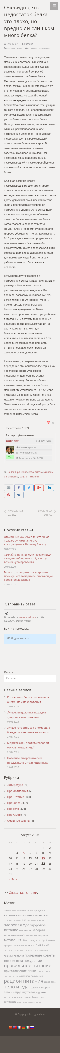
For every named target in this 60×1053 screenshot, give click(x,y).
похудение (33, 960)
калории (38, 930)
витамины (11, 915)
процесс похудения (32, 976)
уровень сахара (22, 997)
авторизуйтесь (27, 617)
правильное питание (27, 965)
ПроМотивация (17, 791)
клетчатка (10, 935)
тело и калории (39, 987)
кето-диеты (35, 471)
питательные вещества (37, 950)
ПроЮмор (14, 815)
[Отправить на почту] (8, 488)
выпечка (8, 920)
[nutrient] (10, 450)
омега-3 (30, 945)
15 (43, 858)
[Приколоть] (8, 495)
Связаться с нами (23, 892)
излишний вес (25, 930)
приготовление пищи (20, 971)
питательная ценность (15, 950)
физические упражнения (29, 1002)
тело (53, 981)
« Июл (13, 879)
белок (23, 910)
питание (42, 945)
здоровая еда (17, 924)
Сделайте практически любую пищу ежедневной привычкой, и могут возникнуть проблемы (28, 558)
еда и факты (32, 920)
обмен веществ (31, 940)
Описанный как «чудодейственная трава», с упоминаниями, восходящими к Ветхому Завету (26, 540)
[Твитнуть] (29, 488)
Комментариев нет (39, 48)
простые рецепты (12, 976)
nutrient (28, 43)
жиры (41, 920)
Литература (15, 785)
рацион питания (29, 476)
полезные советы (40, 955)
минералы (41, 935)
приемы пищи (43, 971)
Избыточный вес (12, 910)
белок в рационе (17, 471)
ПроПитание (14, 48)
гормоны (17, 920)
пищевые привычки (14, 955)
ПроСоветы (14, 803)
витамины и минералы (33, 915)
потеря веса (13, 961)
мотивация (12, 940)
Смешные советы (18, 820)
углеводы (31, 992)
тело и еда (16, 986)
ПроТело (13, 809)
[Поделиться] (19, 488)
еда (24, 920)
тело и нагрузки (14, 992)
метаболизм (24, 935)
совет (47, 981)
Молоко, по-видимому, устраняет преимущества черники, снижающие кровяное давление (28, 576)
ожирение (19, 945)
